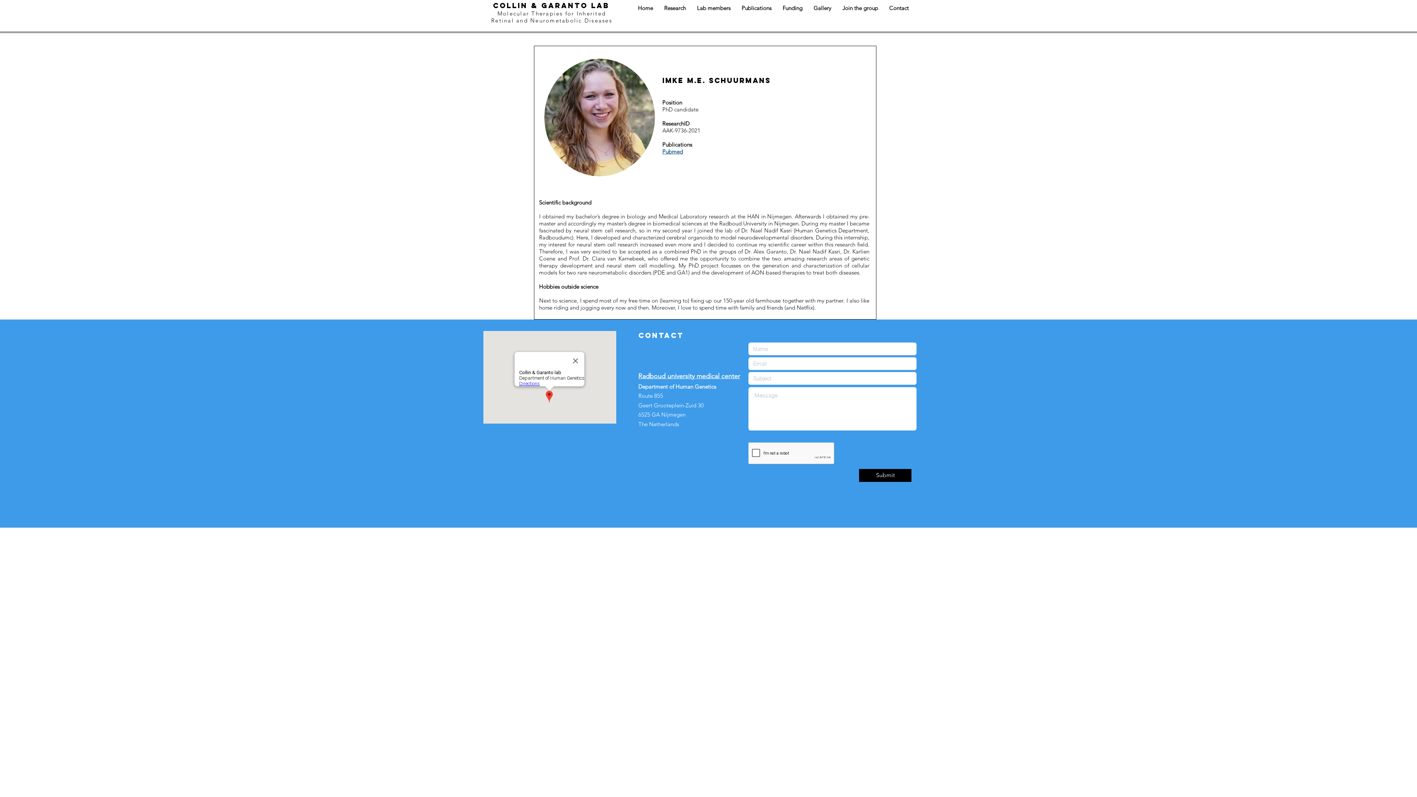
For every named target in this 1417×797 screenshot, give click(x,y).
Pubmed (672, 151)
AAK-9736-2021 (681, 130)
